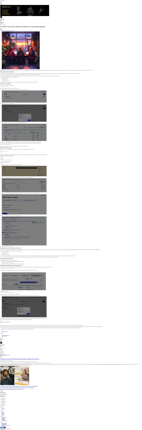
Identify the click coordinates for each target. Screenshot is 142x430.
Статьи (3, 411)
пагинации (54, 70)
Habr (4, 429)
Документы (3, 419)
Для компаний (3, 418)
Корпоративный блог (4, 423)
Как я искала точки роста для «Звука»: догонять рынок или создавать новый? (101, 364)
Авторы (3, 414)
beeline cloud (7, 70)
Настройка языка (2, 428)
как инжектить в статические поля (28, 70)
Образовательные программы (5, 425)
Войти (2, 408)
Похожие (6, 394)
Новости (3, 412)
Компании (3, 413)
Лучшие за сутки (2, 394)
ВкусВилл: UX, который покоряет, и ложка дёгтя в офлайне (119, 364)
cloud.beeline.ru (4, 398)
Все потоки (2, 0)
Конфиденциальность (4, 420)
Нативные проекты (4, 424)
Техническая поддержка (8, 428)
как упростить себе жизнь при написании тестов (39, 70)
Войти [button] (1, 4)
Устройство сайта (4, 417)
